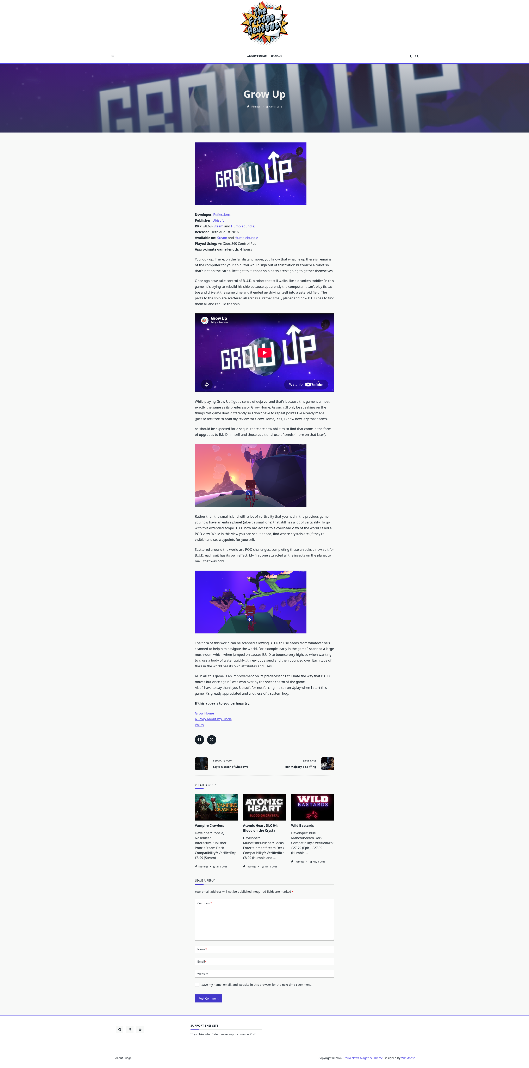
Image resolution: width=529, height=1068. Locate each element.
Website (202, 974)
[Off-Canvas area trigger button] (112, 56)
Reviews (276, 56)
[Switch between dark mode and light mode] (411, 56)
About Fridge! (257, 56)
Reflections (222, 214)
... (218, 857)
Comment (204, 903)
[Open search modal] (416, 56)
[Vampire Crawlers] (216, 807)
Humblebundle (242, 226)
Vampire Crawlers (209, 825)
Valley (199, 725)
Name (202, 949)
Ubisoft (218, 220)
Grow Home (204, 713)
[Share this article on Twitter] (211, 739)
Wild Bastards (302, 825)
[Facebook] (119, 1029)
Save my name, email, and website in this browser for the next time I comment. (256, 985)
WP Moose (408, 1058)
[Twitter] (129, 1029)
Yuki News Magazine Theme (364, 1058)
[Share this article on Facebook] (199, 739)
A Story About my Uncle (213, 719)
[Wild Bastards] (312, 807)
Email (201, 961)
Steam (218, 226)
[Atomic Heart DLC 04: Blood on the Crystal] (264, 807)
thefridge (255, 106)
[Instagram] (140, 1029)
